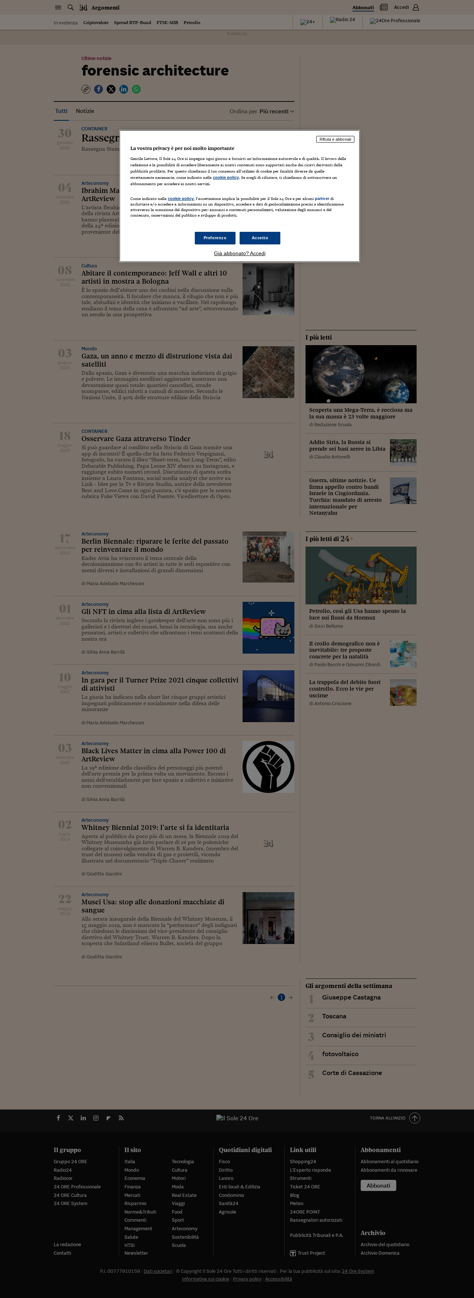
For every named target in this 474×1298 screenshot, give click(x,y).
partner (322, 198)
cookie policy (226, 177)
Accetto (260, 238)
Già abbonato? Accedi (240, 253)
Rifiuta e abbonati (335, 139)
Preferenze (215, 238)
